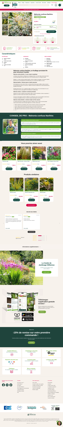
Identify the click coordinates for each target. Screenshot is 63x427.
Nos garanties (50, 382)
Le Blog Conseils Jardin (51, 385)
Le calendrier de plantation (52, 386)
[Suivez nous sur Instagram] (7, 384)
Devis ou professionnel (51, 396)
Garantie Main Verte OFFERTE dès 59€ (31, 0)
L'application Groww (51, 388)
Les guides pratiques (51, 389)
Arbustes (14, 93)
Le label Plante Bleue (20, 389)
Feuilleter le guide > (47, 272)
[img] (8, 215)
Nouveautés (44, 2)
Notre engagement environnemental (23, 388)
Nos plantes (19, 385)
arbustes (38, 418)
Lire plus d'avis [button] (31, 231)
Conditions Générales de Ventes (37, 385)
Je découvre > (42, 311)
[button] (36, 18)
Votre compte (34, 382)
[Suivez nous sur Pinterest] (10, 384)
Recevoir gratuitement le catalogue (53, 392)
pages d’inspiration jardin (18, 420)
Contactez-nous (50, 395)
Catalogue (49, 2)
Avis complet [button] (8, 228)
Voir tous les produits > (31, 205)
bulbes (36, 418)
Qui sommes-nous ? (20, 382)
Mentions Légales (35, 389)
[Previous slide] (3, 223)
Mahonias (15, 79)
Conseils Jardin (38, 2)
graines (34, 418)
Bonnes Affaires (54, 2)
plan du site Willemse (31, 421)
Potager (23, 2)
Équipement (27, 2)
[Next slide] (59, 223)
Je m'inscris (31, 342)
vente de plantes (18, 418)
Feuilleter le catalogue (51, 393)
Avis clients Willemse (20, 386)
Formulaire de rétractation (36, 386)
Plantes (19, 2)
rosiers (41, 418)
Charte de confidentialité (36, 388)
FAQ (18, 392)
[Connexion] (56, 5)
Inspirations (33, 2)
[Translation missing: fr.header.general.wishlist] (52, 5)
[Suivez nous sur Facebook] (3, 384)
